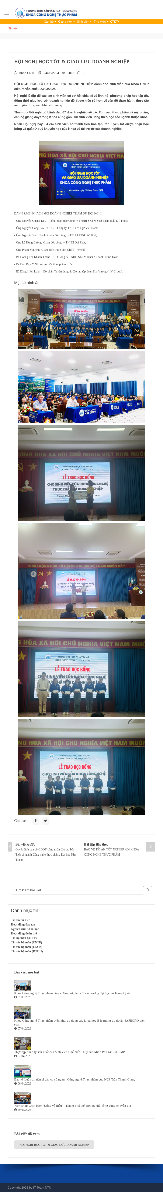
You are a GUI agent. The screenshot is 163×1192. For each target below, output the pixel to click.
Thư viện (100, 21)
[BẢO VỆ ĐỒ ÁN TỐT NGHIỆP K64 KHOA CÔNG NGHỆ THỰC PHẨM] (150, 847)
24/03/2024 (51, 73)
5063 (70, 73)
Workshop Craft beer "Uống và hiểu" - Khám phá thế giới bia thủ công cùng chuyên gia (72, 1105)
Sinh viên (83, 21)
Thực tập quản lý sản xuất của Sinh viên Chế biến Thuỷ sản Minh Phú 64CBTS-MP (69, 1052)
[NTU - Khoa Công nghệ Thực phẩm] (44, 13)
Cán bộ (49, 21)
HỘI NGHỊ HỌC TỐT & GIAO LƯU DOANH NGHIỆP (54, 1144)
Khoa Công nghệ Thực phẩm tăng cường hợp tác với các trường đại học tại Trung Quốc (72, 993)
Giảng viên (65, 21)
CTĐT (114, 21)
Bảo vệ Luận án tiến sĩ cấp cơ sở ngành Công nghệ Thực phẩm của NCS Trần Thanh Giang (74, 1079)
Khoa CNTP (27, 73)
